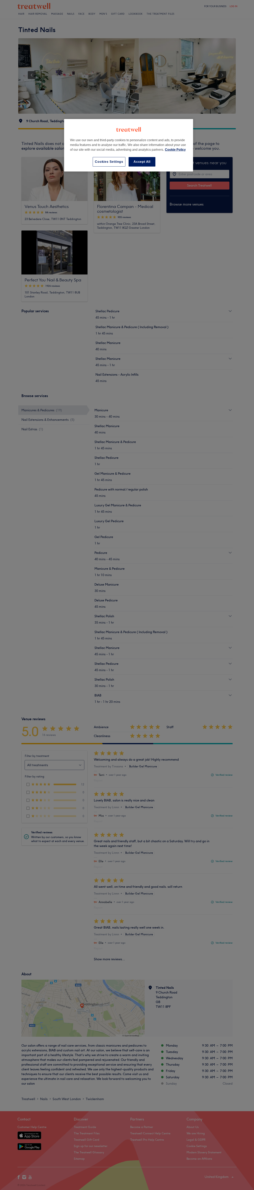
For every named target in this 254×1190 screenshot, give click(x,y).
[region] (128, 145)
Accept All (142, 161)
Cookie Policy (175, 149)
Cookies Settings (109, 161)
